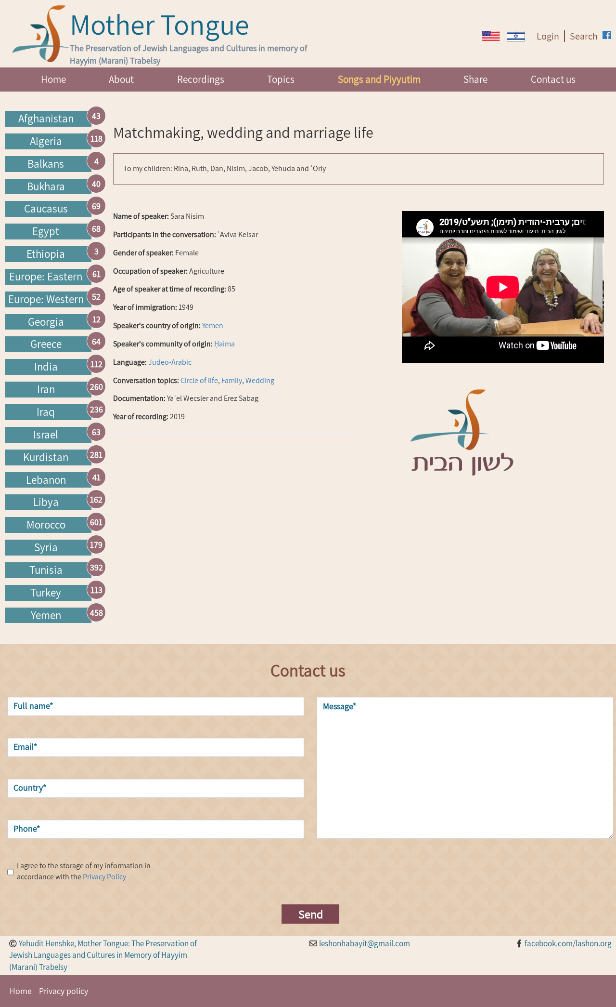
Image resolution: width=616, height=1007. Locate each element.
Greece (46, 344)
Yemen (46, 615)
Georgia (46, 322)
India (46, 366)
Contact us (553, 79)
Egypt (45, 231)
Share (475, 79)
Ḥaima (224, 344)
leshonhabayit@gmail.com (364, 943)
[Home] (41, 34)
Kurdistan (45, 457)
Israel (45, 434)
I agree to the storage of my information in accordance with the (84, 871)
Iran (46, 389)
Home (53, 79)
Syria (46, 547)
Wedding (259, 380)
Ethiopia (45, 254)
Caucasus (46, 208)
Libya (46, 502)
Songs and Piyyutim (379, 79)
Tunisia (46, 570)
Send (310, 914)
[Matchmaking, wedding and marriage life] (491, 36)
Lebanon (46, 480)
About (121, 79)
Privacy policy (63, 990)
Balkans (45, 164)
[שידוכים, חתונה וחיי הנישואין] (516, 36)
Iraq (46, 412)
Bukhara (46, 186)
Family (231, 380)
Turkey (45, 592)
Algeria (46, 141)
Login (548, 36)
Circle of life (199, 380)
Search (584, 36)
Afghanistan (46, 118)
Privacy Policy (104, 877)
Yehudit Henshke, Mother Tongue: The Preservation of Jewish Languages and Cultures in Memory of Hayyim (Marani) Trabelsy (103, 955)
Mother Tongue (159, 24)
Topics (281, 79)
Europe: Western (46, 299)
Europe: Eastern (45, 276)
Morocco (45, 524)
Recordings (200, 79)
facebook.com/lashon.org (568, 943)
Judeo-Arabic (170, 362)
